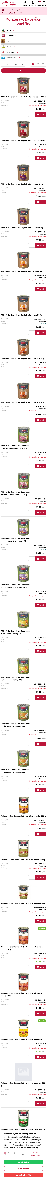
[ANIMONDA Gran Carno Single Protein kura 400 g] (23, 260)
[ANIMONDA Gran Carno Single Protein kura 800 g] (23, 304)
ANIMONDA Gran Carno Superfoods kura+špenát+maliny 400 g (15, 632)
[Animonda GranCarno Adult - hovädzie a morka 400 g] (23, 805)
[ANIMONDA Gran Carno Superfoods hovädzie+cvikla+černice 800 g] (23, 481)
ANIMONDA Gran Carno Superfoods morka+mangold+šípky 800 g (15, 771)
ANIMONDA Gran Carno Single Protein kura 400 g (21, 271)
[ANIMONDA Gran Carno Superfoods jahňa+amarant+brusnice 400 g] (23, 527)
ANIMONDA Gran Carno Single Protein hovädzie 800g (23, 140)
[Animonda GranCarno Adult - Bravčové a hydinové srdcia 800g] (23, 982)
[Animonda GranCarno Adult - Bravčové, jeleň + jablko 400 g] (23, 1118)
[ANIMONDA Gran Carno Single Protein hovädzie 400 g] (23, 86)
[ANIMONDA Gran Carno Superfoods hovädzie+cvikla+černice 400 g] (23, 434)
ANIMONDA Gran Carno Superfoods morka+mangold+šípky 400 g (15, 724)
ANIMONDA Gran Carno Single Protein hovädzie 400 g (23, 97)
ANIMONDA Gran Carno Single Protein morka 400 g (22, 358)
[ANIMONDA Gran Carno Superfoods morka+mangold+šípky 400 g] (23, 712)
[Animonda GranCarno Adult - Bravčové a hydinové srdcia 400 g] (23, 936)
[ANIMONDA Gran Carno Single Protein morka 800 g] (23, 391)
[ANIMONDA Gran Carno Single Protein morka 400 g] (23, 347)
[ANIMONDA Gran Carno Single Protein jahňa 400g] (23, 173)
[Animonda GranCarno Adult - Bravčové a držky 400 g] (23, 848)
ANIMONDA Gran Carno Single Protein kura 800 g (21, 315)
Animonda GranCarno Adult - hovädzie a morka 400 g (23, 816)
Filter (24, 71)
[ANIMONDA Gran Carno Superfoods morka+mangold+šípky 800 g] (23, 758)
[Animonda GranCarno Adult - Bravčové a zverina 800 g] (23, 1072)
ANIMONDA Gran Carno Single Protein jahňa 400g (22, 184)
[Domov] (3, 9)
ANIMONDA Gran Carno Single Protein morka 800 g (22, 402)
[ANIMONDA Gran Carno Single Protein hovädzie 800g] (23, 129)
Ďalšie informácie (35, 1154)
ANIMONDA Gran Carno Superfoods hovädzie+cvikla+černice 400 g (15, 447)
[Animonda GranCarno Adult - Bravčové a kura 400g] (23, 1028)
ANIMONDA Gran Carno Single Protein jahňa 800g (22, 228)
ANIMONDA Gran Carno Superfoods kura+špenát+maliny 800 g (15, 678)
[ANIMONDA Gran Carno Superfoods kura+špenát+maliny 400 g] (23, 620)
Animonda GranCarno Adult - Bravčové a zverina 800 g (23, 1084)
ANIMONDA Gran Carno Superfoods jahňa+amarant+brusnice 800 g (15, 586)
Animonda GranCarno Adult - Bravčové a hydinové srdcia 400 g (22, 948)
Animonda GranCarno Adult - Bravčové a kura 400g (22, 1039)
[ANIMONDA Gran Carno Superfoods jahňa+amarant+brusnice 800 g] (23, 573)
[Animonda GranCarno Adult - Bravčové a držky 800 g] (23, 892)
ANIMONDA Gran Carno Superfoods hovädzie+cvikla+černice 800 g (15, 493)
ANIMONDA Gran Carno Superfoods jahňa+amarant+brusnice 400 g (15, 539)
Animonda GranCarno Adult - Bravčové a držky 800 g (23, 903)
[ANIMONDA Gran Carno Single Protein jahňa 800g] (23, 216)
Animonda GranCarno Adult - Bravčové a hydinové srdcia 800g (22, 994)
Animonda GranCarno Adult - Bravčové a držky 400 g (23, 860)
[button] (44, 3)
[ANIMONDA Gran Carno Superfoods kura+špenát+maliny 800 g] (23, 666)
